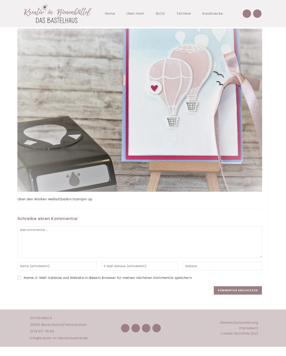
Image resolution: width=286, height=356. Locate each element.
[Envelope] (247, 13)
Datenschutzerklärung (239, 322)
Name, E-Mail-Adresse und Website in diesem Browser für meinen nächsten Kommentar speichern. (108, 277)
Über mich (135, 13)
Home (110, 13)
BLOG (160, 13)
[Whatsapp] (257, 13)
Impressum (248, 328)
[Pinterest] (146, 328)
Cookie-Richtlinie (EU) (239, 333)
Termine (183, 13)
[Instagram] (135, 328)
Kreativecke (212, 13)
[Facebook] (125, 328)
